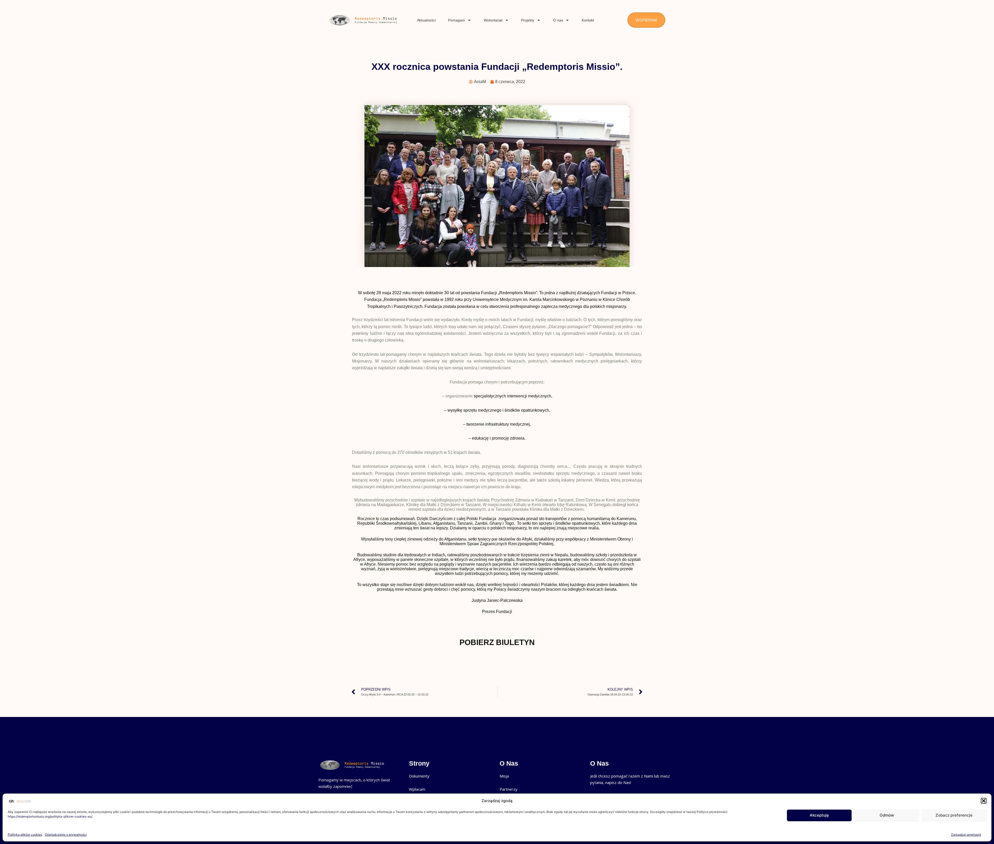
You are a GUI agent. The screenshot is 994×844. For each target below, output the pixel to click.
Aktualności (426, 20)
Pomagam (456, 20)
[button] (983, 800)
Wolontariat (493, 20)
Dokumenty (419, 776)
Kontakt (588, 20)
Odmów (887, 815)
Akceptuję (819, 815)
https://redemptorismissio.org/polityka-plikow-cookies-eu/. (50, 816)
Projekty (527, 20)
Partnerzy (508, 789)
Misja (504, 776)
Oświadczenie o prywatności (66, 834)
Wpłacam (417, 789)
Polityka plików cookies (25, 834)
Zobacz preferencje (954, 815)
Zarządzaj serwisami (966, 834)
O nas (558, 20)
